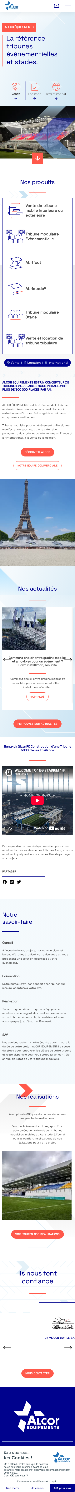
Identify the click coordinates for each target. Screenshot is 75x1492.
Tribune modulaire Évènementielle (42, 236)
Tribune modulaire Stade (42, 315)
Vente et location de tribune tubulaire (44, 341)
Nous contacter (37, 1373)
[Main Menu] (68, 3)
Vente (16, 94)
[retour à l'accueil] (38, 6)
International (56, 94)
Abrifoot (33, 263)
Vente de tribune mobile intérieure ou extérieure (44, 210)
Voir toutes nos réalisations (37, 1234)
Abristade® (36, 289)
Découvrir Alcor (37, 452)
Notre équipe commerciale (38, 465)
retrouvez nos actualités (38, 724)
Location (35, 94)
